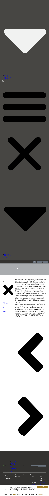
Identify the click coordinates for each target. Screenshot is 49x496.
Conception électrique (5, 306)
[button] (24, 130)
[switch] (22, 494)
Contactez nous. (26, 319)
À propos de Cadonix (4, 257)
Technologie (4, 311)
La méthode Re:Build (4, 80)
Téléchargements (34, 482)
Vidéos (4, 312)
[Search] (3, 281)
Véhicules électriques (5, 303)
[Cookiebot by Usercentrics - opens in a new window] (5, 494)
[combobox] (6, 282)
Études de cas (4, 302)
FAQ (3, 307)
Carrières (3, 81)
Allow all (42, 486)
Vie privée (41, 476)
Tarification (33, 476)
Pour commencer (34, 477)
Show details (40, 494)
